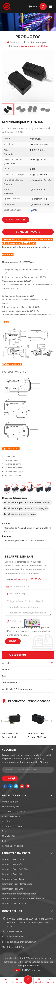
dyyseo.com (33, 965)
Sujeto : (23, 579)
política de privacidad (12, 846)
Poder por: (28, 965)
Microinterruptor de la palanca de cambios (29, 502)
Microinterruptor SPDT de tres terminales (24, 540)
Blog (4, 831)
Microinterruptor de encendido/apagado (27, 508)
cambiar (22, 42)
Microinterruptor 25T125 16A (27, 579)
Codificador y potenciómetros (17, 689)
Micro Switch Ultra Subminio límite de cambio (11, 735)
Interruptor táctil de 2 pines (15, 869)
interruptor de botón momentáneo (19, 893)
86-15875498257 (15, 947)
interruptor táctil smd (12, 889)
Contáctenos (14, 219)
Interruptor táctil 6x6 (12, 874)
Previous (1, 721)
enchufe (6, 669)
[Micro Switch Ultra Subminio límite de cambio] (13, 718)
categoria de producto (13, 811)
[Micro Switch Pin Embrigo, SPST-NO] (39, 718)
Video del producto (11, 816)
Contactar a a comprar (14, 826)
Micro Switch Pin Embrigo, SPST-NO (37, 735)
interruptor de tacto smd (14, 859)
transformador (9, 682)
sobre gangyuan (10, 806)
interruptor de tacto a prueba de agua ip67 (24, 898)
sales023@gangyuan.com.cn (21, 942)
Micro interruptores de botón (21, 514)
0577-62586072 (15, 931)
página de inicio (10, 801)
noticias (6, 821)
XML (4, 841)
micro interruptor (38, 42)
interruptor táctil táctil (13, 879)
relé (4, 676)
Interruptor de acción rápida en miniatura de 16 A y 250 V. (27, 529)
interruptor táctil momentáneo (17, 884)
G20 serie (13, 46)
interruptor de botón (12, 864)
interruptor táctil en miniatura (16, 903)
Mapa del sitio (9, 836)
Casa (12, 42)
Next (51, 721)
